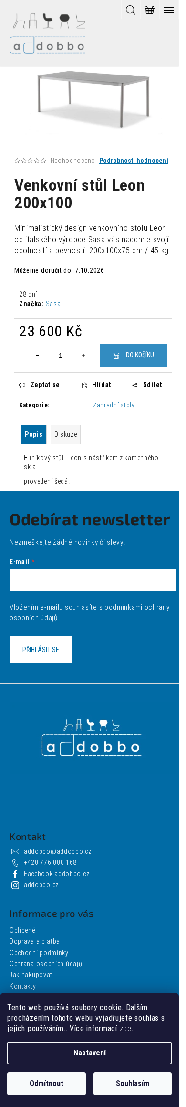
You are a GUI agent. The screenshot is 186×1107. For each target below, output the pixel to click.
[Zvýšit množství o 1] (83, 355)
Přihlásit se (40, 650)
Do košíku (140, 355)
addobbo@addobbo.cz (58, 851)
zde (126, 1028)
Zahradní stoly (113, 404)
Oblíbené (22, 930)
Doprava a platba (35, 941)
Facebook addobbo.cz (56, 874)
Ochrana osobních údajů (46, 963)
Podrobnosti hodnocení (133, 160)
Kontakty (23, 986)
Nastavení (89, 1052)
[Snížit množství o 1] (37, 355)
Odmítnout (46, 1083)
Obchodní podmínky (39, 953)
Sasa (53, 304)
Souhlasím (132, 1083)
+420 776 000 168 (50, 862)
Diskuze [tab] (65, 434)
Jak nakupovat (31, 974)
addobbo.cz (41, 885)
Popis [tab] (34, 434)
